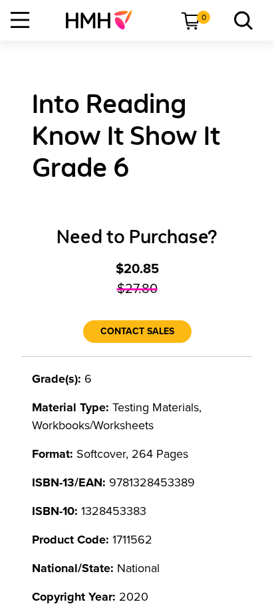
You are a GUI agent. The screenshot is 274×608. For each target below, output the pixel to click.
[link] (104, 20)
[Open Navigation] (20, 20)
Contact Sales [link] (137, 331)
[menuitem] (104, 20)
